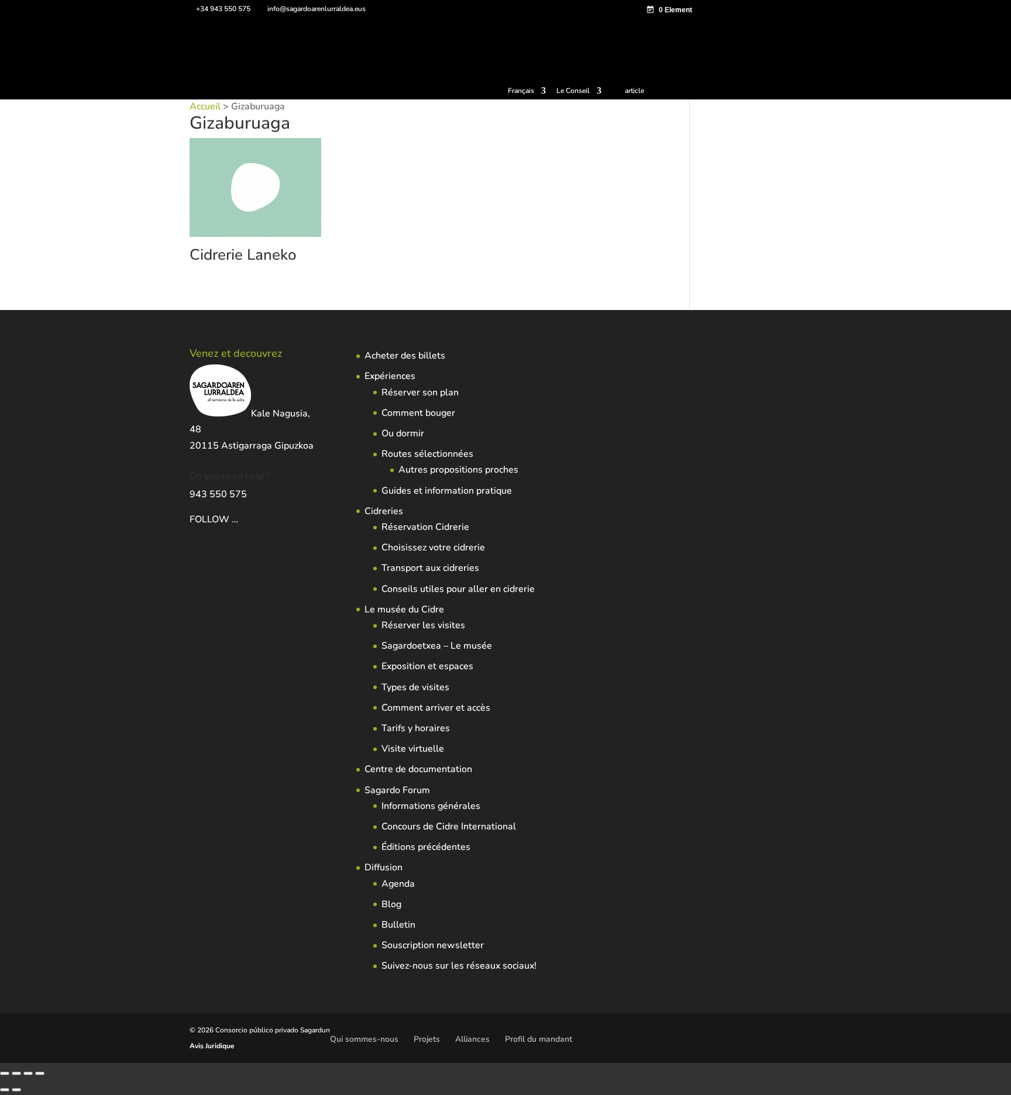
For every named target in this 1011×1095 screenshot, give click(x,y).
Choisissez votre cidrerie (433, 547)
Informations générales (430, 806)
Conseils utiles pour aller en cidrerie (458, 589)
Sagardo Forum (397, 790)
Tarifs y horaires (415, 728)
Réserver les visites (423, 625)
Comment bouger (418, 413)
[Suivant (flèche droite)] (16, 1089)
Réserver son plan (420, 392)
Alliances (472, 1039)
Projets (427, 1039)
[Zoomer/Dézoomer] (4, 1073)
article (634, 90)
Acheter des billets (404, 355)
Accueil (205, 106)
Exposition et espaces (427, 666)
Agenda (398, 883)
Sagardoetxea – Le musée (436, 645)
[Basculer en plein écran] (16, 1073)
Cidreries (383, 511)
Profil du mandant (538, 1039)
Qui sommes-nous (364, 1039)
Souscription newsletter (432, 945)
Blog (391, 904)
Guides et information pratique (446, 490)
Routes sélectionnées (427, 453)
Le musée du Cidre (404, 609)
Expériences (389, 376)
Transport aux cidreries (430, 568)
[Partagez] (28, 1073)
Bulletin (398, 924)
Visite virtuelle (412, 748)
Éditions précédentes (425, 847)
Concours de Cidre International (448, 826)
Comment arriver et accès (435, 707)
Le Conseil (573, 91)
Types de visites (415, 687)
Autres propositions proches (458, 469)
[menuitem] (527, 93)
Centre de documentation (418, 769)
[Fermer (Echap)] (39, 1073)
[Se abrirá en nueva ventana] (239, 519)
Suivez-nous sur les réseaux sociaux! (459, 965)
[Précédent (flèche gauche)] (4, 1089)
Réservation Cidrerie (425, 527)
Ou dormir (402, 433)
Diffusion (383, 867)
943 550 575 (218, 494)
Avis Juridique (212, 1046)
